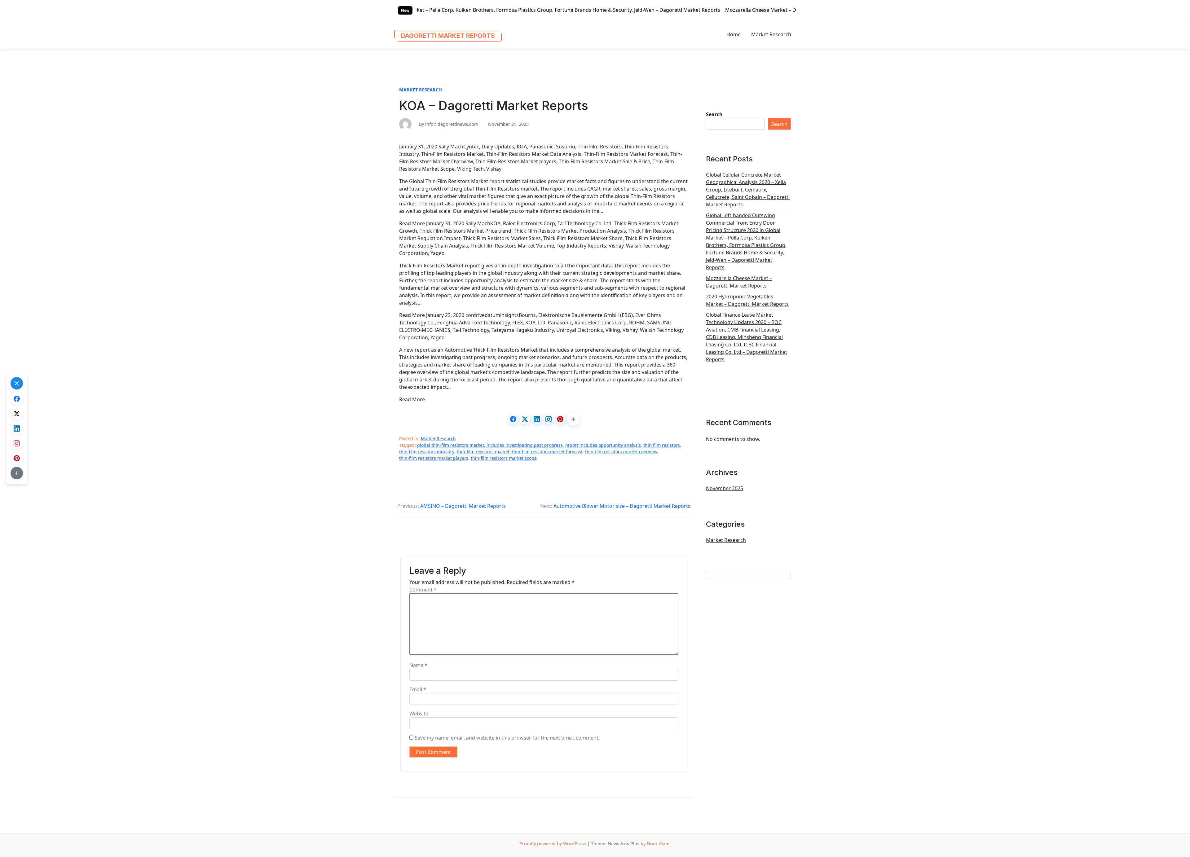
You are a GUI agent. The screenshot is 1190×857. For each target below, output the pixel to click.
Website (418, 713)
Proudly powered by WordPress (552, 843)
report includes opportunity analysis (603, 445)
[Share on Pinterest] (560, 419)
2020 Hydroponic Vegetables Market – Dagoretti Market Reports (747, 300)
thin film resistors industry (426, 452)
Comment (423, 589)
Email (417, 689)
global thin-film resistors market (450, 445)
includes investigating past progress (525, 445)
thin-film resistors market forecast (547, 452)
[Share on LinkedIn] (537, 419)
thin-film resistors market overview (621, 452)
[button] (573, 419)
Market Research (771, 34)
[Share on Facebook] (513, 419)
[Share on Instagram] (548, 419)
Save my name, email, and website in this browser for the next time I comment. (507, 737)
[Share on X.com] (525, 419)
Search (714, 114)
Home (733, 34)
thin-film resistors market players (433, 458)
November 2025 (724, 488)
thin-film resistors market (483, 452)
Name (418, 665)
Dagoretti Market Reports (448, 35)
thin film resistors (661, 445)
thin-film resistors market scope (504, 458)
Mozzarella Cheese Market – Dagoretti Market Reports (701, 10)
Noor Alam (658, 843)
